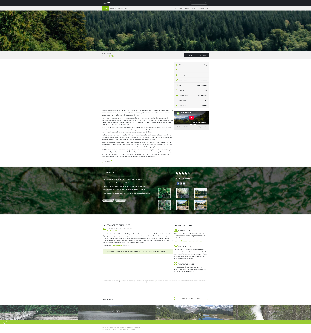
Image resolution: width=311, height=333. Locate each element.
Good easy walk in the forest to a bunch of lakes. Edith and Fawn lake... (123, 179)
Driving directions (117, 245)
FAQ (108, 327)
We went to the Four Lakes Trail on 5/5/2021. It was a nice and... (121, 183)
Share (190, 55)
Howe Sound (107, 53)
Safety (174, 8)
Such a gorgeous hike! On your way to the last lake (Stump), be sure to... (124, 190)
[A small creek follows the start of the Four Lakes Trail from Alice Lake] (164, 193)
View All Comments (120, 200)
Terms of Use (155, 282)
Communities (122, 8)
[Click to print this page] (184, 183)
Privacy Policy (130, 327)
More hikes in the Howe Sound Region (191, 298)
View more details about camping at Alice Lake (188, 241)
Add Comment (108, 200)
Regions (113, 8)
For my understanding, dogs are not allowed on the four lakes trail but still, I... (126, 193)
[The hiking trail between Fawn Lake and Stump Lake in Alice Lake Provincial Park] (164, 205)
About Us (104, 327)
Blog (180, 8)
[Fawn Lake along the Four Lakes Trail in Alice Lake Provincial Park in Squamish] (200, 193)
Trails (105, 8)
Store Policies (113, 327)
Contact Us (137, 327)
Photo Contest (203, 8)
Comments (202, 55)
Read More (107, 161)
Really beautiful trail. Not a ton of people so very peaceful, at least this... (124, 186)
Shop (193, 8)
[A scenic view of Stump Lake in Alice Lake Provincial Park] (200, 205)
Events (186, 8)
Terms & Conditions (121, 327)
